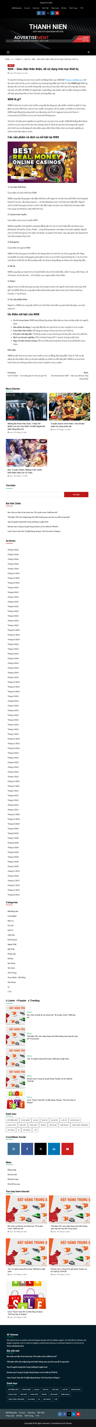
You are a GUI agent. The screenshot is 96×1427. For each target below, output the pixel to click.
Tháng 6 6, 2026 (64, 1232)
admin (11, 73)
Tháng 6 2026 (13, 550)
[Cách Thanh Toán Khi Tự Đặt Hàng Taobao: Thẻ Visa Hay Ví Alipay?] (15, 1099)
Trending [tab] (34, 1000)
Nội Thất (45, 8)
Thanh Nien (48, 27)
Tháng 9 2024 (13, 644)
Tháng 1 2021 (13, 810)
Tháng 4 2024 (13, 663)
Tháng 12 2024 (14, 630)
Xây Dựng (12, 982)
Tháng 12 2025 (14, 573)
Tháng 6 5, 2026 (21, 1274)
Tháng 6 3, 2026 (64, 1274)
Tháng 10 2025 (14, 583)
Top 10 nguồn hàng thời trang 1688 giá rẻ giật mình (28, 522)
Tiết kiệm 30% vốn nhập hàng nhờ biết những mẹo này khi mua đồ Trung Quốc (39, 517)
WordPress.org (14, 1184)
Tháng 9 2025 (13, 587)
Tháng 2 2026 (13, 564)
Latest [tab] (11, 1000)
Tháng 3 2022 (13, 767)
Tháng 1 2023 (13, 734)
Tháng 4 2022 (13, 762)
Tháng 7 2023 (13, 706)
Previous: (27, 374)
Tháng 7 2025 (13, 597)
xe (8, 987)
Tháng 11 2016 (14, 885)
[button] (8, 52)
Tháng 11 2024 (14, 635)
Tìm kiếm (10, 485)
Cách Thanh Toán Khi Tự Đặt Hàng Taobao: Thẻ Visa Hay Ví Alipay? (34, 531)
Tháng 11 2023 (14, 687)
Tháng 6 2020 (13, 843)
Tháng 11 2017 (14, 880)
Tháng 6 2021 (13, 795)
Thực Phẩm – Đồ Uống (17, 977)
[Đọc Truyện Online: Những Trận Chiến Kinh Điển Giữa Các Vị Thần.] (26, 453)
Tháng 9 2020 (13, 828)
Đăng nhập (12, 1170)
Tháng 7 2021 (13, 791)
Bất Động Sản (17, 8)
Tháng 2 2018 (13, 876)
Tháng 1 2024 (13, 677)
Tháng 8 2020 (13, 833)
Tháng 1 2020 (13, 866)
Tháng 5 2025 (13, 606)
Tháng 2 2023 (13, 729)
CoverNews (55, 1423)
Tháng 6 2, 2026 (21, 1317)
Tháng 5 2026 (13, 554)
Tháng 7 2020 (13, 838)
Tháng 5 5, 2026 (21, 432)
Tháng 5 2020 (13, 847)
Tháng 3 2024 (13, 668)
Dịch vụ (11, 921)
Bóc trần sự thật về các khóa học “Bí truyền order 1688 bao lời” (33, 512)
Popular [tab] (21, 1000)
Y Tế (81, 8)
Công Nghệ (12, 916)
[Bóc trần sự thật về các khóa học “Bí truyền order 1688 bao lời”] (15, 1014)
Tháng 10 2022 (14, 748)
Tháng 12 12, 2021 (22, 73)
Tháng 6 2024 (13, 654)
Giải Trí (11, 65)
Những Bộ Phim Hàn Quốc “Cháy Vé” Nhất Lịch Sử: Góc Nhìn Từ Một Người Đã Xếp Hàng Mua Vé (26, 426)
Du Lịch (27, 8)
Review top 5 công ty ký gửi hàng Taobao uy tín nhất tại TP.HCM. (33, 526)
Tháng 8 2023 (13, 701)
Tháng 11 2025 (14, 578)
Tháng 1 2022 (13, 776)
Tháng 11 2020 (14, 819)
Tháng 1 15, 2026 (64, 429)
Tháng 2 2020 (13, 862)
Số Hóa (63, 8)
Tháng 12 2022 (14, 739)
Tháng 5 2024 (13, 658)
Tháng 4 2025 (13, 611)
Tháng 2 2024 (13, 672)
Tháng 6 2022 (13, 753)
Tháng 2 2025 (13, 621)
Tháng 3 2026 (13, 559)
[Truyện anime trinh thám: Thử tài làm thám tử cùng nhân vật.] (69, 407)
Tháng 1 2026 (13, 569)
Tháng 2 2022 (13, 772)
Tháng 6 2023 (13, 710)
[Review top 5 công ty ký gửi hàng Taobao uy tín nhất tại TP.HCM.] (15, 1078)
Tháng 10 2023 (14, 691)
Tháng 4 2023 (13, 720)
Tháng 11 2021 (14, 786)
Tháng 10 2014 (14, 895)
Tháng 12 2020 (14, 814)
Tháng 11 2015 (14, 890)
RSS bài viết (12, 1174)
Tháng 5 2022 (13, 758)
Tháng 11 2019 (14, 871)
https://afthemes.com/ (15, 1346)
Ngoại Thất (12, 944)
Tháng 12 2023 (14, 682)
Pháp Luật (55, 8)
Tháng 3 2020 (13, 857)
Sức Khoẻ (11, 963)
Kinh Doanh (12, 940)
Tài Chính (11, 968)
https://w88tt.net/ (74, 79)
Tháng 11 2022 (14, 743)
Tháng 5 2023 (13, 715)
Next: (69, 376)
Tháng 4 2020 (13, 852)
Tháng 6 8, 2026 (21, 1232)
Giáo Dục (36, 8)
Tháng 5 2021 (13, 800)
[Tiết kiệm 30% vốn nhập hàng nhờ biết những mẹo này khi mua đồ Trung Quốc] (15, 1036)
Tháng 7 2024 (13, 649)
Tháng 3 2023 (13, 724)
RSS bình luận (13, 1179)
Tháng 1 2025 (13, 625)
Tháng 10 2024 (14, 639)
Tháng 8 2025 (13, 592)
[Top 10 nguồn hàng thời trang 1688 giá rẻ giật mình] (15, 1057)
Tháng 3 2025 (13, 616)
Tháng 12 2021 (14, 781)
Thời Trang (73, 8)
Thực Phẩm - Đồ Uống (80, 1125)
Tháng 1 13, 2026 (21, 476)
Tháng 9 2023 (13, 696)
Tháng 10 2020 (14, 824)
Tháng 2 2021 (13, 805)
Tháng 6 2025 (13, 602)
